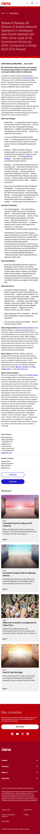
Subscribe (13, 482)
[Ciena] (6, 748)
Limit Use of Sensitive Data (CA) (8, 815)
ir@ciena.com (5, 468)
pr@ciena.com (6, 444)
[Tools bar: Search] (27, 3)
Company (5, 766)
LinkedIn (25, 367)
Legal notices (28, 810)
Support (5, 772)
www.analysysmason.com (28, 328)
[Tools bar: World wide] (32, 3)
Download (13, 475)
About (3, 13)
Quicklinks (5, 778)
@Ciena (18, 367)
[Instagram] (23, 734)
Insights (4, 760)
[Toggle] (37, 760)
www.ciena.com (22, 369)
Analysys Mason (28, 78)
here (5, 282)
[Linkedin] (12, 734)
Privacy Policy (6, 810)
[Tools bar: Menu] (36, 3)
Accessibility (5, 821)
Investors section (32, 375)
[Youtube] (17, 734)
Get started (20, 727)
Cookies (26, 814)
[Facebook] (28, 734)
